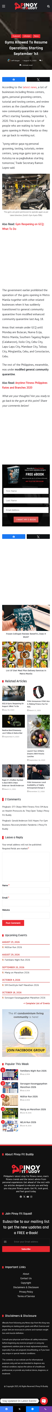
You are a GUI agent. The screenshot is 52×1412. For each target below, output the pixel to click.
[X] (24, 1197)
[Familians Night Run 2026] (10, 1074)
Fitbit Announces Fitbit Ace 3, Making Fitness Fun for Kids (38, 704)
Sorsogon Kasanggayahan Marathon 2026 (25, 997)
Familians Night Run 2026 (17, 959)
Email (5, 897)
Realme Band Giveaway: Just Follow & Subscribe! (12, 731)
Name (5, 885)
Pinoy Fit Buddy (42, 1386)
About (26, 1273)
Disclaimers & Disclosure (26, 1287)
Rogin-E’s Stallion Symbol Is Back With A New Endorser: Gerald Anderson (13, 783)
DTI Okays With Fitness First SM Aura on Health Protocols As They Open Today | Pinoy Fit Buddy (25, 810)
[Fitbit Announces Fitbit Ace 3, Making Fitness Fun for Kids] (38, 692)
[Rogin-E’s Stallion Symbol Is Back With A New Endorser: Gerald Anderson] (13, 770)
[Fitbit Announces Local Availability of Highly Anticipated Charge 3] (38, 772)
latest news (30, 87)
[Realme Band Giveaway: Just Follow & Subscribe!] (13, 721)
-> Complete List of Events (36, 1003)
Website (6, 909)
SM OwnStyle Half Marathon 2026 (22, 985)
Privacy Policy (26, 1291)
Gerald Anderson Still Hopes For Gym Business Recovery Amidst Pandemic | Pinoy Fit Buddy (25, 824)
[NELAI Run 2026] (10, 1126)
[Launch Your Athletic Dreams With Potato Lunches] (38, 731)
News (36, 36)
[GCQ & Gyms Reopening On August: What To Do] (13, 693)
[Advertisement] (26, 261)
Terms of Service (26, 1296)
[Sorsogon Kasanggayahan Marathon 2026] (10, 1087)
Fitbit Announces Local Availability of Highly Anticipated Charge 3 (36, 785)
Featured (16, 36)
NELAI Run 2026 (28, 1122)
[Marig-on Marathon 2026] (10, 1113)
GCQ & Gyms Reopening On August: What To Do (13, 705)
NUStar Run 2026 (13, 947)
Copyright (26, 1282)
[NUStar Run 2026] (10, 1100)
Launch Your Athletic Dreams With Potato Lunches (35, 754)
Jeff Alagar (15, 60)
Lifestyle (27, 36)
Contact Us (26, 1278)
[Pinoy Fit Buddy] (26, 6)
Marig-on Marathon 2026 (17, 972)
